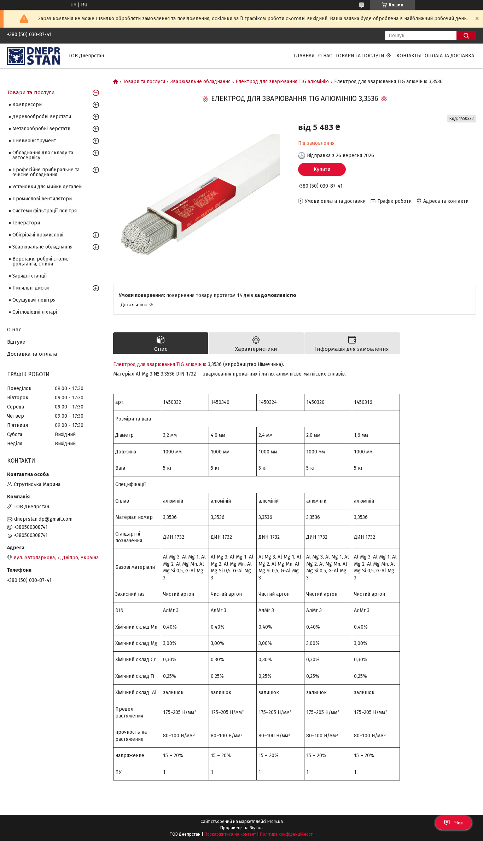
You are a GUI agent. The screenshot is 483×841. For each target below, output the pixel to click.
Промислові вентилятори (42, 199)
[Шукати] (466, 35)
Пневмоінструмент (34, 141)
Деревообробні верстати (41, 117)
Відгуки (16, 342)
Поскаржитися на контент (230, 834)
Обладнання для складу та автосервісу (42, 155)
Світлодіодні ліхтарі (34, 312)
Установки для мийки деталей (47, 187)
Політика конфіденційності (287, 834)
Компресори (27, 105)
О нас (325, 56)
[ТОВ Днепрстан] (33, 56)
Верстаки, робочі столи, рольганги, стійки (40, 261)
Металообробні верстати (41, 129)
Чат (458, 822)
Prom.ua (275, 821)
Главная (304, 56)
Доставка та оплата (32, 354)
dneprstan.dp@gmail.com (43, 519)
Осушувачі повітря (34, 300)
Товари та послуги (360, 56)
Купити (322, 169)
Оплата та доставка (449, 56)
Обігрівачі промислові (37, 235)
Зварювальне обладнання (200, 81)
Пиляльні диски (30, 288)
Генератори (26, 223)
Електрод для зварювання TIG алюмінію (282, 81)
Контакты (408, 56)
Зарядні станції (29, 276)
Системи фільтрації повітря (44, 211)
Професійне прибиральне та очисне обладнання (46, 172)
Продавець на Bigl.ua (241, 827)
